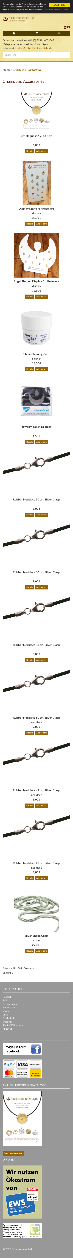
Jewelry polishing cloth (37, 426)
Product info (9, 1018)
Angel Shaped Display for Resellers (36, 281)
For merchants (10, 1007)
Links (5, 1014)
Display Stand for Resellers (36, 208)
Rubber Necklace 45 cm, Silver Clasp (36, 790)
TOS (5, 1000)
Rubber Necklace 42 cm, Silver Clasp (36, 863)
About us (7, 1028)
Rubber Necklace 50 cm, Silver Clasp (36, 499)
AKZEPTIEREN (60, 5)
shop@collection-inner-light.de (35, 48)
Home (6, 69)
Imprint (6, 1011)
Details (29, 151)
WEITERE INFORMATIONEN (56, 9)
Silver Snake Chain (37, 935)
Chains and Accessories (27, 69)
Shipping (7, 1021)
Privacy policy (10, 1004)
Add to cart (41, 151)
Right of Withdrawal (13, 1025)
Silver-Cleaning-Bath (36, 354)
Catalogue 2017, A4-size (36, 135)
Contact (7, 996)
